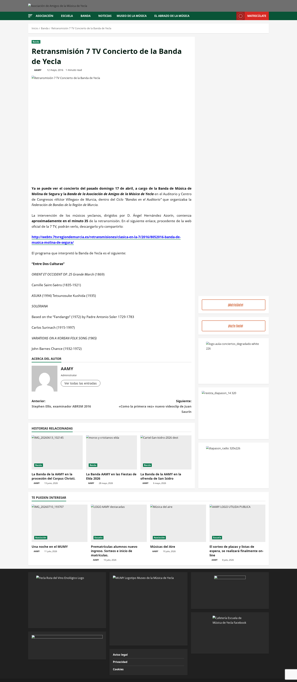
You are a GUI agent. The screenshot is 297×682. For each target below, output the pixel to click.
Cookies (118, 669)
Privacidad (120, 662)
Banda (86, 16)
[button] (30, 15)
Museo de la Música (132, 16)
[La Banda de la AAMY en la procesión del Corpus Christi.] (57, 452)
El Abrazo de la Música (171, 16)
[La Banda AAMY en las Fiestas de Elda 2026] (111, 452)
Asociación (44, 16)
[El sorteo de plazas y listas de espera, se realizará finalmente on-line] (237, 523)
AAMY (37, 70)
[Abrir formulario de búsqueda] (233, 16)
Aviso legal (120, 655)
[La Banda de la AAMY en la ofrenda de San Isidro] (165, 452)
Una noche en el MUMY (50, 546)
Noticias (105, 16)
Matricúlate (256, 16)
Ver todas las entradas (80, 383)
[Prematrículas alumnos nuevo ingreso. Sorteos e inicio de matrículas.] (119, 523)
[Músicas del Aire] (178, 523)
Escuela (67, 16)
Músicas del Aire (162, 546)
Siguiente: (155, 406)
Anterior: (61, 403)
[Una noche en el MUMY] (59, 523)
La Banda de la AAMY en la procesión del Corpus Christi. (53, 476)
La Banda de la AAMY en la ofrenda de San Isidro (160, 476)
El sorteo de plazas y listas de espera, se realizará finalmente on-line (236, 550)
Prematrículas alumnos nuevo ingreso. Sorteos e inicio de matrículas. (114, 550)
